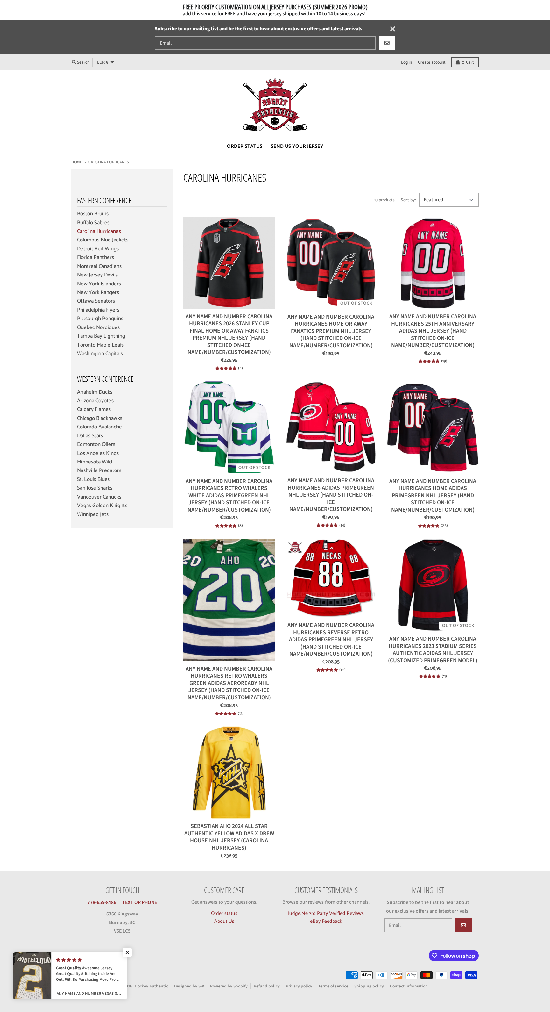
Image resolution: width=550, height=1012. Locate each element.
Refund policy (267, 986)
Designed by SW (189, 986)
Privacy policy (299, 986)
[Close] (392, 28)
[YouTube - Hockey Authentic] (87, 957)
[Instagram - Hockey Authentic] (75, 957)
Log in (406, 62)
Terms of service (333, 986)
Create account (432, 62)
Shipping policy (369, 986)
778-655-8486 (102, 902)
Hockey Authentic (151, 986)
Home (76, 162)
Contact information (409, 986)
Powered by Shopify (229, 986)
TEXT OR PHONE (139, 902)
